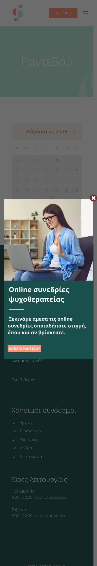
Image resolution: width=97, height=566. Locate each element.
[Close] (93, 198)
